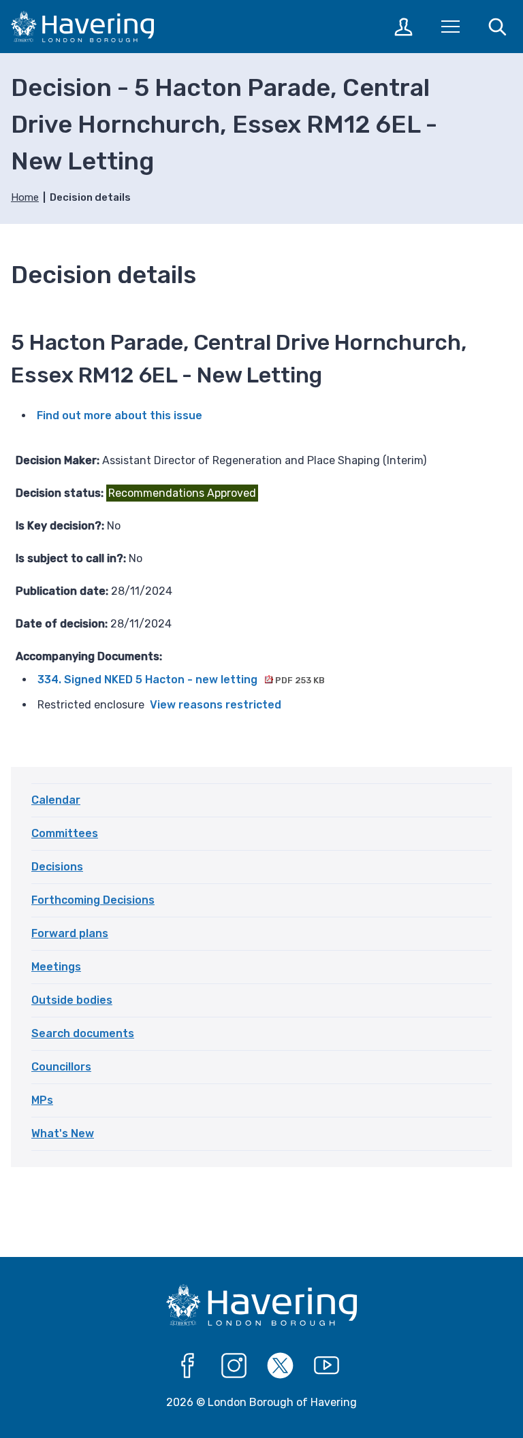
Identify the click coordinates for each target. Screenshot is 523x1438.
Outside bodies (71, 1000)
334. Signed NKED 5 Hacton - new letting (180, 679)
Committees (64, 833)
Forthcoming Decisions (93, 900)
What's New (62, 1133)
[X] (281, 1366)
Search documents (82, 1033)
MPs (42, 1100)
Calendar (55, 800)
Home (25, 197)
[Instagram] (234, 1366)
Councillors (61, 1066)
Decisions (57, 866)
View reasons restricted (215, 704)
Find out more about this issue (119, 415)
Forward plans (69, 933)
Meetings (56, 966)
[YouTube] (327, 1366)
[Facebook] (188, 1366)
